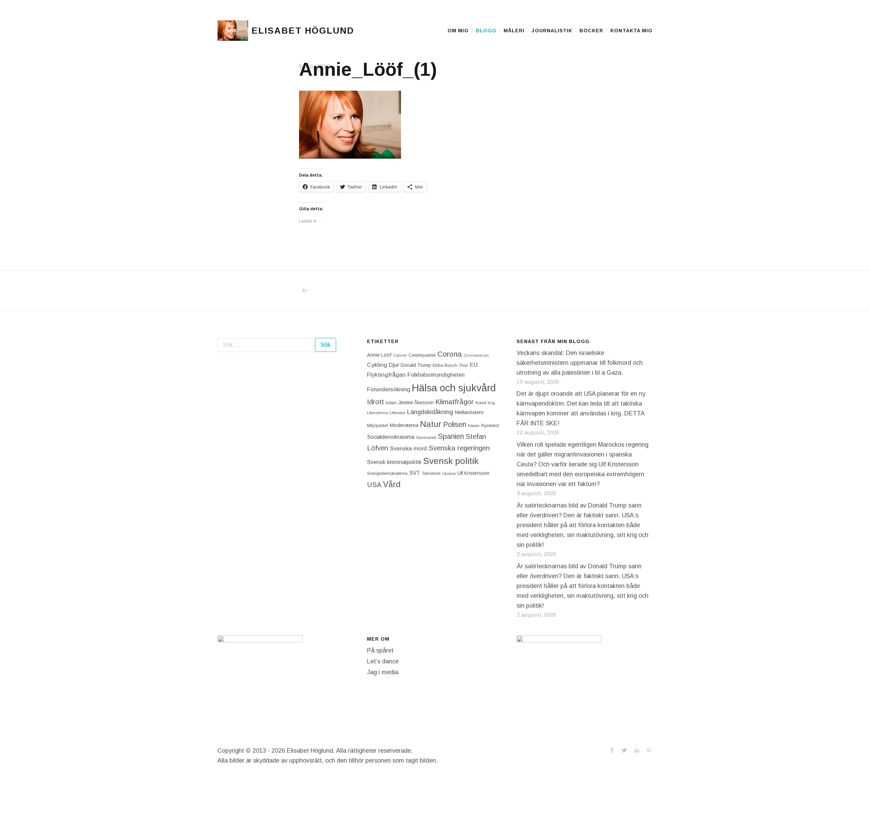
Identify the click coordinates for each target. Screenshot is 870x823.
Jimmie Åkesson (416, 402)
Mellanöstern (469, 412)
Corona (449, 354)
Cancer (400, 355)
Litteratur (397, 413)
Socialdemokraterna (390, 437)
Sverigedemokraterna (387, 473)
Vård (392, 484)
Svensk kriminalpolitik (394, 462)
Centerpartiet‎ (422, 355)
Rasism (474, 426)
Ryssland (490, 425)
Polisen (454, 424)
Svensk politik (450, 461)
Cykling (377, 364)
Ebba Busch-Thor (450, 365)
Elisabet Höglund (302, 30)
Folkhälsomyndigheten (436, 375)
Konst (480, 402)
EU (473, 365)
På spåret (380, 650)
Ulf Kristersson (473, 473)
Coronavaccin (476, 355)
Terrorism (431, 473)
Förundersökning (388, 389)
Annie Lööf (379, 355)
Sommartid (426, 437)
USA (374, 484)
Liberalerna (377, 413)
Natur (430, 424)
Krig (491, 403)
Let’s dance (383, 661)
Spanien (451, 436)
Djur (394, 365)
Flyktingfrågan (386, 374)
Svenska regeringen (459, 448)
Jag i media (382, 672)
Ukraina (449, 473)
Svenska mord (408, 448)
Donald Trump (416, 365)
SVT (414, 473)
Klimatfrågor (454, 402)
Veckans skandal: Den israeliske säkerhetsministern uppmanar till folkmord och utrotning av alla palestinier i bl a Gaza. (580, 363)
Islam (391, 402)
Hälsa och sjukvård (454, 387)
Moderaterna (403, 425)
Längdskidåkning (430, 412)
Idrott (375, 402)
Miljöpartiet (377, 425)
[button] (233, 30)
